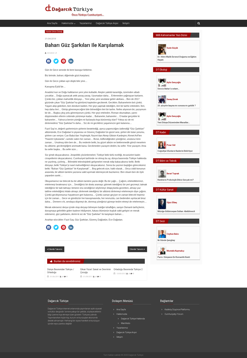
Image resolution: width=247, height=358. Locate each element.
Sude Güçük (172, 48)
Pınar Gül (171, 145)
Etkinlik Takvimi (55, 249)
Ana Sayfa (52, 23)
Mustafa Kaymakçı (175, 251)
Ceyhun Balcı (173, 234)
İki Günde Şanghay (166, 240)
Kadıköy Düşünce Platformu (177, 309)
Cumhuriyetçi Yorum (174, 314)
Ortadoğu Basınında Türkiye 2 (128, 269)
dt (62, 277)
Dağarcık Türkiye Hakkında (133, 319)
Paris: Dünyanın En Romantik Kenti (174, 257)
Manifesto (125, 323)
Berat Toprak (173, 173)
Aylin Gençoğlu (174, 82)
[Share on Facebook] (48, 63)
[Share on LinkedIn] (70, 63)
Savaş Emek (172, 99)
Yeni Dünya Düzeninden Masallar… (174, 122)
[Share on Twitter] (56, 63)
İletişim (126, 23)
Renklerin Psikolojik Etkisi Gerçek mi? (176, 180)
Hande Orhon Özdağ (54, 32)
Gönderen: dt (52, 53)
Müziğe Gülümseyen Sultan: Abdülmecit (176, 211)
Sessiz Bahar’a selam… (168, 89)
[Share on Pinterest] (63, 63)
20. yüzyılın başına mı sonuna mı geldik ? (177, 105)
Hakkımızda (67, 23)
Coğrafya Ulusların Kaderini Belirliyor (175, 151)
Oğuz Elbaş (172, 202)
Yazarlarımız (86, 23)
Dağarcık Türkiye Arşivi (107, 23)
